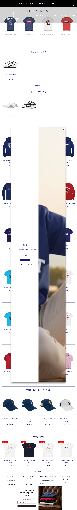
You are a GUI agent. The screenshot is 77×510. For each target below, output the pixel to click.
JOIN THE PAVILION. (27, 506)
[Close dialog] (60, 487)
